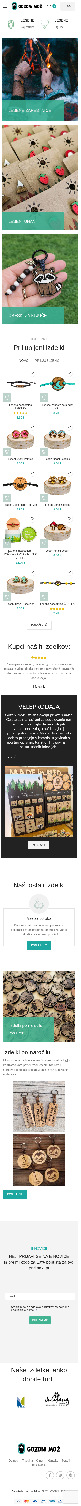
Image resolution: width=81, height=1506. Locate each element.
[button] (7, 397)
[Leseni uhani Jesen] (57, 530)
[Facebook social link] (50, 1475)
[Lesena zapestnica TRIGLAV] (20, 384)
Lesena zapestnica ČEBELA (57, 604)
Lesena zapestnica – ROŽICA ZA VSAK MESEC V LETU (20, 554)
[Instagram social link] (60, 1475)
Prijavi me (40, 1320)
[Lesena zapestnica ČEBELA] (57, 583)
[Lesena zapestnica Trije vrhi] (20, 484)
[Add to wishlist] (32, 372)
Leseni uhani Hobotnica (20, 604)
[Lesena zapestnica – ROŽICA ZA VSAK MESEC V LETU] (20, 530)
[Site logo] (27, 6)
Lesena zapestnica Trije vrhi (20, 504)
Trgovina (27, 1460)
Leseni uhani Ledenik (57, 458)
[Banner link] (40, 79)
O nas (40, 1460)
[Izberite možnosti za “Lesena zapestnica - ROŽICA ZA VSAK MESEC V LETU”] (7, 543)
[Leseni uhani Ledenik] (57, 438)
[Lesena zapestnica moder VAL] (57, 384)
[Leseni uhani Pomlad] (20, 438)
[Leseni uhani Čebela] (57, 484)
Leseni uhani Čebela (57, 504)
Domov (13, 1460)
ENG (68, 6)
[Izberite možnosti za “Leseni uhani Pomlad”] (7, 452)
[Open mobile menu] (5, 6)
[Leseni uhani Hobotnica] (20, 583)
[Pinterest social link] (70, 1475)
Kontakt (53, 1460)
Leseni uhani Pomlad (20, 458)
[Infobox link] (22, 24)
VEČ (13, 757)
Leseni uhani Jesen (57, 550)
